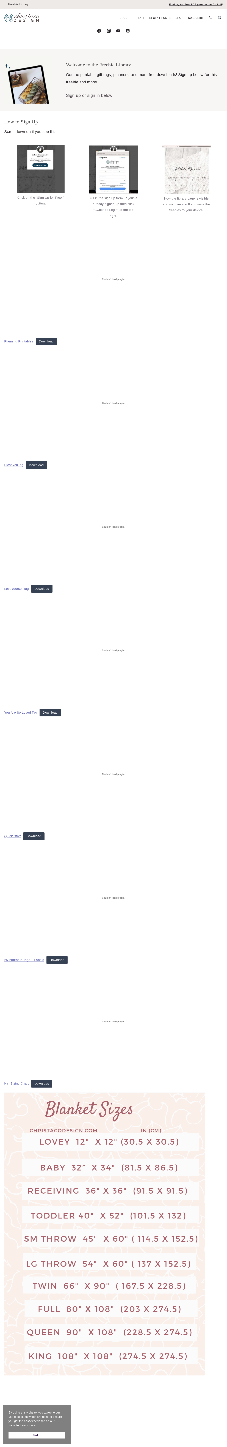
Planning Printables (18, 341)
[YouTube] (118, 31)
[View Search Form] (220, 18)
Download (46, 341)
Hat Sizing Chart (16, 1083)
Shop (179, 17)
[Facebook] (99, 31)
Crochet (126, 17)
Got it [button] (37, 1435)
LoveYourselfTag (16, 589)
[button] (210, 17)
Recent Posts (160, 17)
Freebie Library (18, 4)
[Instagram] (109, 31)
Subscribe (196, 17)
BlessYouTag (13, 465)
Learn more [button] (27, 1425)
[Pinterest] (128, 31)
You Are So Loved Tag (20, 712)
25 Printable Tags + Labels (24, 960)
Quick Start (12, 836)
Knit (141, 17)
